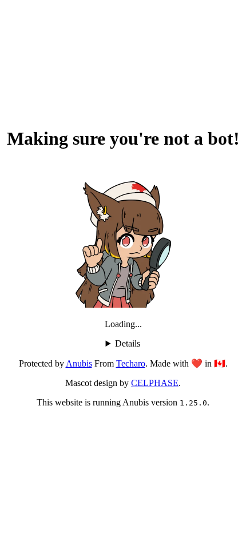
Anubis (79, 363)
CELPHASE (154, 383)
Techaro (130, 363)
